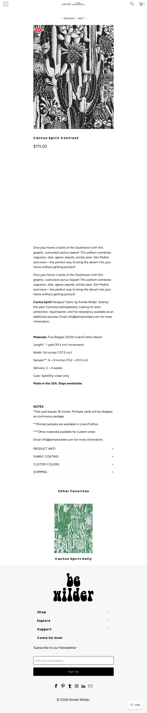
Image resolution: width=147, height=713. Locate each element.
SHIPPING (40, 472)
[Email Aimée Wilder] (90, 686)
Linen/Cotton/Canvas (50, 202)
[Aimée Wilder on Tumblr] (70, 686)
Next (81, 18)
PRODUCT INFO (44, 449)
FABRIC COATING (46, 456)
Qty (35, 213)
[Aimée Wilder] (73, 4)
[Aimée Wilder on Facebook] (56, 686)
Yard (38, 185)
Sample (52, 185)
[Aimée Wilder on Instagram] (77, 686)
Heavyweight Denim (84, 202)
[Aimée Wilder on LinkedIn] (84, 686)
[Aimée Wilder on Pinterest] (63, 686)
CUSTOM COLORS (46, 464)
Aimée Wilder (79, 700)
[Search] (133, 4)
